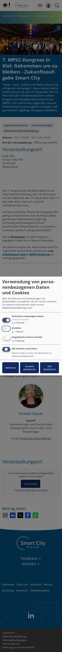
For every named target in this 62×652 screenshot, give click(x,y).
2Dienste (18, 322)
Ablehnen (10, 367)
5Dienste (18, 340)
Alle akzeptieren (49, 368)
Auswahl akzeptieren (29, 368)
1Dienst (17, 331)
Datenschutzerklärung (14, 307)
